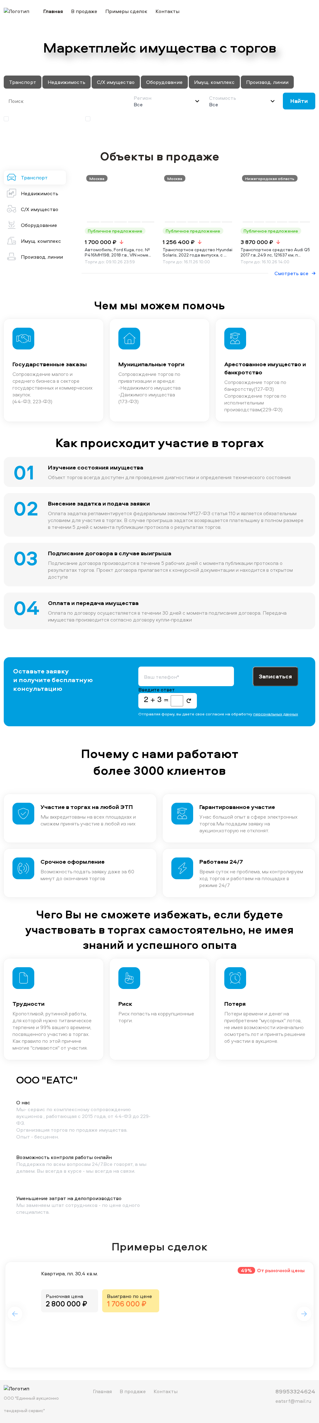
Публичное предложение (41, 118)
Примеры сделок (126, 11)
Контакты (167, 11)
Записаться (275, 676)
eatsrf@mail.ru (293, 1401)
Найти (299, 101)
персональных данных (275, 714)
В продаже (84, 11)
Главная (53, 11)
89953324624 (295, 1391)
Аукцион (103, 118)
